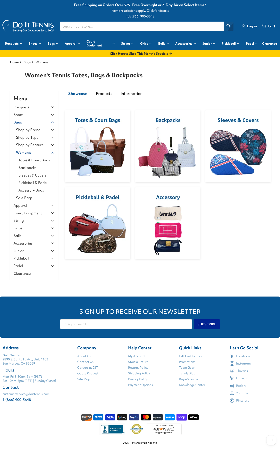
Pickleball (21, 258)
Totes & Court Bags (34, 160)
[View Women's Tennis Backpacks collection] (168, 146)
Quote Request (87, 373)
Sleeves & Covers (32, 175)
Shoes (18, 115)
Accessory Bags (31, 190)
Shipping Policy (139, 373)
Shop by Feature (30, 145)
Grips (18, 228)
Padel (18, 266)
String (19, 220)
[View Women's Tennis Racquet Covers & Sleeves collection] (238, 146)
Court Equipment (28, 213)
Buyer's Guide (188, 379)
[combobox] (146, 26)
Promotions (187, 362)
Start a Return (138, 362)
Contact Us (85, 362)
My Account (137, 356)
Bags (27, 62)
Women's (23, 152)
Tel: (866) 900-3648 (140, 16)
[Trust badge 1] (112, 429)
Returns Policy (138, 368)
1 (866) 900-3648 (16, 399)
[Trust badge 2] (136, 429)
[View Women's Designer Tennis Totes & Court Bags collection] (97, 146)
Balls (17, 236)
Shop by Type (27, 137)
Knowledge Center (192, 385)
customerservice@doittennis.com (26, 394)
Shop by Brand (28, 130)
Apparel (20, 205)
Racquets (21, 107)
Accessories (23, 243)
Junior (19, 251)
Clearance (22, 273)
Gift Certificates (190, 356)
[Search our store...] (228, 26)
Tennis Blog (187, 373)
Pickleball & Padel (33, 182)
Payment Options (140, 385)
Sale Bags (24, 197)
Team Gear (187, 368)
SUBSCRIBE (206, 324)
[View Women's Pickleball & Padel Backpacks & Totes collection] (97, 223)
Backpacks (27, 167)
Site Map (83, 379)
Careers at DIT (87, 368)
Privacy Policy (138, 379)
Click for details (158, 11)
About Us (84, 356)
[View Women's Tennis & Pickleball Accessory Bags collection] (168, 223)
